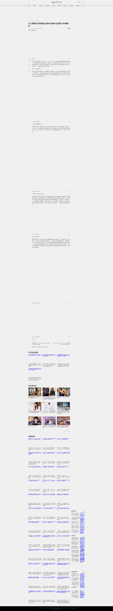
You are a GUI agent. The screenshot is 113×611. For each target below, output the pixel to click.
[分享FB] (29, 62)
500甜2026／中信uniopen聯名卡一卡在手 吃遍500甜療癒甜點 (34, 490)
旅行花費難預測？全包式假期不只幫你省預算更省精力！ (34, 397)
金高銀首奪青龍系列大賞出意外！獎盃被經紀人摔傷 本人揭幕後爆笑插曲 (75, 560)
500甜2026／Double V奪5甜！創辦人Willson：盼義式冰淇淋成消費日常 (34, 518)
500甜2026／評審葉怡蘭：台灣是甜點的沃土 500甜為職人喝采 (63, 490)
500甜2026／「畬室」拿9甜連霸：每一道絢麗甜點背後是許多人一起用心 (34, 546)
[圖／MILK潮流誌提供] (49, 44)
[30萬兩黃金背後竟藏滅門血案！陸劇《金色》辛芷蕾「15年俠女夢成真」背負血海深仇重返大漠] (34, 372)
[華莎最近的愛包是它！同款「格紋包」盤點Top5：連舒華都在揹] (82, 596)
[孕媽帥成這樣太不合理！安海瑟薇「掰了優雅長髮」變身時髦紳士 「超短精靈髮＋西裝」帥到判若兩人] (63, 358)
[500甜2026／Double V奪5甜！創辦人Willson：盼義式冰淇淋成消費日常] (34, 511)
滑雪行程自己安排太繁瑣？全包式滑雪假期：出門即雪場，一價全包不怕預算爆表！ (63, 412)
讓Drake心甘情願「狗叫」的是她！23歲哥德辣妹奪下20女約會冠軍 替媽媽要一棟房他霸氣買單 (49, 397)
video (84, 5)
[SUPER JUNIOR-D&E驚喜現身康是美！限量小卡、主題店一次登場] (49, 581)
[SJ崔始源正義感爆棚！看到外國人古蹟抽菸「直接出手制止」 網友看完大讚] (34, 358)
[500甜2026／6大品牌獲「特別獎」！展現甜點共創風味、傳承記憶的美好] (63, 498)
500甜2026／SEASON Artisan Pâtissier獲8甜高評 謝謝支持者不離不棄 (63, 518)
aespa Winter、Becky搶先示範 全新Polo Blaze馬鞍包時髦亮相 (49, 518)
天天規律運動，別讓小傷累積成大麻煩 (63, 397)
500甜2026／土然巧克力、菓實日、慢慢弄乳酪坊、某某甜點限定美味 (49, 476)
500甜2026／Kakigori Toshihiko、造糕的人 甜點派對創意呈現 (63, 476)
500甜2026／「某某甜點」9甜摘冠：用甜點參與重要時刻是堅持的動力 (63, 532)
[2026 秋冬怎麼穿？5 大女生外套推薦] (82, 587)
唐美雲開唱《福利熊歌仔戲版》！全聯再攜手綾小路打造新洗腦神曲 (34, 587)
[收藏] (29, 68)
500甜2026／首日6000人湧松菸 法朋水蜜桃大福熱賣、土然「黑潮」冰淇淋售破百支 (34, 463)
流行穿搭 (41, 5)
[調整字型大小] (29, 71)
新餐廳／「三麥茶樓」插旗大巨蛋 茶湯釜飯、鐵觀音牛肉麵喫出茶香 (34, 573)
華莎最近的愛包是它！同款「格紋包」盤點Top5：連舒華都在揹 (75, 596)
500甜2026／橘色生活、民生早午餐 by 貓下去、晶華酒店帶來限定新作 (49, 463)
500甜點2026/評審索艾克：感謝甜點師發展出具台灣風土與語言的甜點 (34, 504)
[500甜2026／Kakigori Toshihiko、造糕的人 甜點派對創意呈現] (63, 470)
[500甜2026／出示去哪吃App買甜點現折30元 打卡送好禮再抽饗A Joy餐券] (63, 456)
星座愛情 (71, 5)
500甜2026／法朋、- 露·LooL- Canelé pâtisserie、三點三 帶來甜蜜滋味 (49, 490)
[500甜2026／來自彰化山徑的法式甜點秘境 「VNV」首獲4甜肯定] (49, 525)
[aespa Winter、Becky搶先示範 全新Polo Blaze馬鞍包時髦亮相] (49, 511)
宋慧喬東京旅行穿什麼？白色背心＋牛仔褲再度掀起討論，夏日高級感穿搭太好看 (34, 601)
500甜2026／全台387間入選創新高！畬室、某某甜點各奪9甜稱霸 (49, 559)
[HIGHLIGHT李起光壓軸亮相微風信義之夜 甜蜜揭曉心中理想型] (49, 442)
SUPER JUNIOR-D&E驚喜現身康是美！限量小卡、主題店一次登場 (49, 412)
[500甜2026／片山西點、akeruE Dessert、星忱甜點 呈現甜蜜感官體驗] (34, 470)
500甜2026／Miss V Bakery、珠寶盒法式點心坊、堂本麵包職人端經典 (34, 449)
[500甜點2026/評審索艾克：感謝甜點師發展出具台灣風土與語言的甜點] (34, 498)
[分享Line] (29, 65)
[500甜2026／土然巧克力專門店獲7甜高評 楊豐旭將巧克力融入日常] (34, 553)
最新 (29, 5)
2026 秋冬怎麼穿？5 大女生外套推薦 (75, 587)
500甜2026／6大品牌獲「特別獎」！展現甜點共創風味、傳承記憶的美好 (63, 504)
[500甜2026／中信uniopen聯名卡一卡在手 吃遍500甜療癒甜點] (34, 484)
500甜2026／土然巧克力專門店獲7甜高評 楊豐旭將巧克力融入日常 (34, 559)
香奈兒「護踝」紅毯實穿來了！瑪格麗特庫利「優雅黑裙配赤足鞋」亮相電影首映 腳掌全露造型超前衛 (63, 601)
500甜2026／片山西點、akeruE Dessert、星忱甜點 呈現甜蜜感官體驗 (34, 476)
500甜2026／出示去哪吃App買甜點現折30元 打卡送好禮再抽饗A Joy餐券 (63, 463)
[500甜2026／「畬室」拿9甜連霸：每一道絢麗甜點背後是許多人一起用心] (34, 539)
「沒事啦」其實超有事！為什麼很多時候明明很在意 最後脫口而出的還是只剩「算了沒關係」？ (49, 546)
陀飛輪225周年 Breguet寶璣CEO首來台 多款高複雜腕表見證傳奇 (63, 426)
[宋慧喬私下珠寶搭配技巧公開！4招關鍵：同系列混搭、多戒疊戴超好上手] (49, 595)
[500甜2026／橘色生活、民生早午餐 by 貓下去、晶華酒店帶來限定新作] (49, 456)
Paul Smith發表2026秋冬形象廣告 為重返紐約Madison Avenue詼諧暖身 (49, 504)
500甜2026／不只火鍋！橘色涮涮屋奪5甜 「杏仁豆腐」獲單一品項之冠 (49, 426)
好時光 (53, 5)
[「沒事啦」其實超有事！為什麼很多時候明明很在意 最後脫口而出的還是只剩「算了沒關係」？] (49, 539)
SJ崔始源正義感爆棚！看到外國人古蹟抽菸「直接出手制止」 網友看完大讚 (34, 365)
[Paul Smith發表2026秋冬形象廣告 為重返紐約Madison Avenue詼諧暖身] (49, 498)
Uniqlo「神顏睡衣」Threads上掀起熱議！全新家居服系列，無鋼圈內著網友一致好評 (75, 592)
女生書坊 (77, 5)
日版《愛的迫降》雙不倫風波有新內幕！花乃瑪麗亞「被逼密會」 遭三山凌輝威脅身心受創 (49, 365)
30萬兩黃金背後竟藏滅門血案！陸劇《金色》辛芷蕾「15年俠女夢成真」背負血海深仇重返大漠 (34, 379)
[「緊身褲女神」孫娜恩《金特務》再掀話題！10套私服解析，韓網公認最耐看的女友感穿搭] (82, 583)
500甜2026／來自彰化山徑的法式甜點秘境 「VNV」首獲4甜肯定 (49, 531)
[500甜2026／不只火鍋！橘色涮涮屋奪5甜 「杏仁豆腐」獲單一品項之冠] (63, 539)
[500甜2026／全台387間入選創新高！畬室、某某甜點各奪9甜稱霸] (49, 553)
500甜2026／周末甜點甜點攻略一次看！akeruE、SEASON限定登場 (63, 448)
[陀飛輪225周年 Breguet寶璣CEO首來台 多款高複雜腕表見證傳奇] (34, 525)
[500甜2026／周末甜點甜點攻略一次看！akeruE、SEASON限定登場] (63, 442)
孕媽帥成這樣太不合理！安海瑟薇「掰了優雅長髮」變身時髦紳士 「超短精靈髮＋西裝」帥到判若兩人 (63, 365)
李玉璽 (34, 339)
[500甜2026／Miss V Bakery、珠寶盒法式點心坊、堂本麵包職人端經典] (34, 442)
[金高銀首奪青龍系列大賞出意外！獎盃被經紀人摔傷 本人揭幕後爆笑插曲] (82, 560)
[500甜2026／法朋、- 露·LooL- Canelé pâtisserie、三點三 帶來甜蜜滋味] (49, 484)
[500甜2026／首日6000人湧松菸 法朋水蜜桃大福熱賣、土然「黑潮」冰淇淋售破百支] (34, 456)
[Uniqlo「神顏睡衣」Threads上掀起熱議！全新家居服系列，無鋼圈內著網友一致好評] (82, 591)
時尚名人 (34, 5)
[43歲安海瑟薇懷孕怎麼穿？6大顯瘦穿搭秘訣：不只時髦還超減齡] (82, 579)
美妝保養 (47, 5)
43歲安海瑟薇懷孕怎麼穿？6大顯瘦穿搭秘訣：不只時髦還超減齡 (75, 579)
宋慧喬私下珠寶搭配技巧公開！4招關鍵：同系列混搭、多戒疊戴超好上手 (49, 601)
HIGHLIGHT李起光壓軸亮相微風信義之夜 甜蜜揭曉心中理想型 (49, 448)
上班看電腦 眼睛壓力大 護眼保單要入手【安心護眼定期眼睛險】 (34, 412)
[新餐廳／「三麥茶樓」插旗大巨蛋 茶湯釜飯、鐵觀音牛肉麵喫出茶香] (34, 567)
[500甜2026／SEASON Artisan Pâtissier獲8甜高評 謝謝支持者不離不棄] (63, 511)
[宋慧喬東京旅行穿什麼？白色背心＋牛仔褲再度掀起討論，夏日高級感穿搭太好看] (34, 595)
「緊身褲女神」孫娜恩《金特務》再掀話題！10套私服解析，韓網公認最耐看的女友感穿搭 (75, 584)
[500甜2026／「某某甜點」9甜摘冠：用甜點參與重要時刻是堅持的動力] (63, 525)
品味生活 (65, 5)
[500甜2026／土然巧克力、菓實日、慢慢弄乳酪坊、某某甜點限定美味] (49, 470)
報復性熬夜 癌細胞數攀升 (33, 425)
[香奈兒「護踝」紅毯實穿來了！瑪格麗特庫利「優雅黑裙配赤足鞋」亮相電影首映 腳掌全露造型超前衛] (63, 595)
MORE (83, 511)
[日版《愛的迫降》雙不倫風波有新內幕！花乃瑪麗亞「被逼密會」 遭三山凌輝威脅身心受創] (49, 358)
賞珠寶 (59, 5)
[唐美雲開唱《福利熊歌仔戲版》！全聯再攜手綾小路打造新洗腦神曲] (34, 581)
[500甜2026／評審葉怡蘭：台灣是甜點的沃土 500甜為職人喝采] (63, 484)
